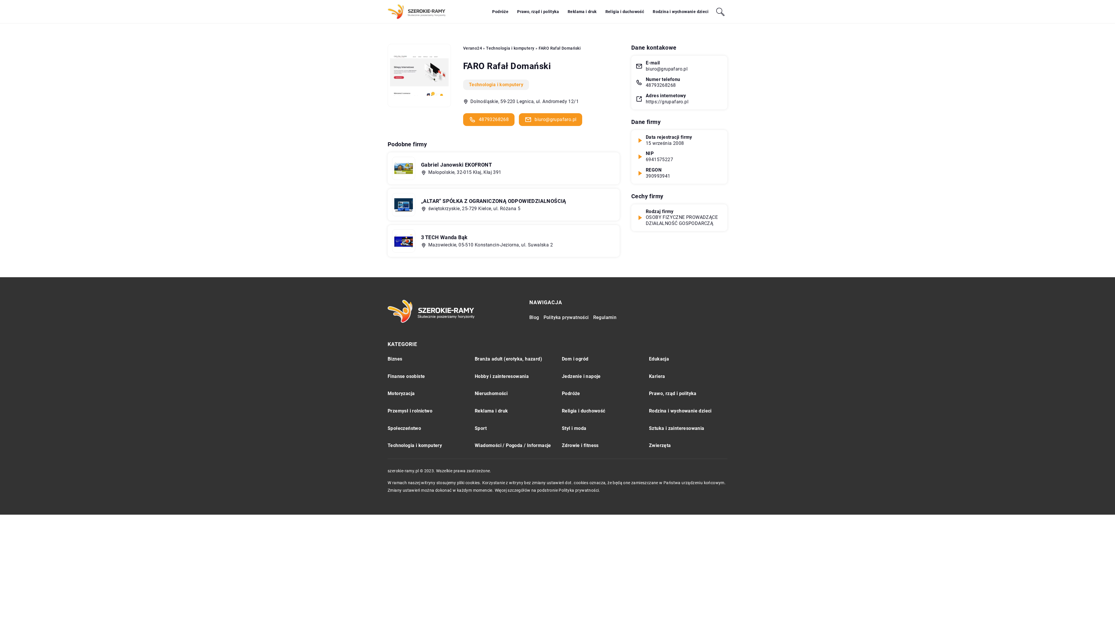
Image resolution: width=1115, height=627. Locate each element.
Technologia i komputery (496, 84)
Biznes (395, 359)
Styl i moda (574, 428)
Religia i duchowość (624, 11)
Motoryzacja (401, 393)
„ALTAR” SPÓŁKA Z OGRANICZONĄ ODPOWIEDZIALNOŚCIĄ (493, 201)
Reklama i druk (582, 11)
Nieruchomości (491, 393)
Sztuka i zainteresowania (676, 428)
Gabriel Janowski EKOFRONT (456, 165)
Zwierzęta (660, 445)
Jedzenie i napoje (581, 376)
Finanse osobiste (406, 376)
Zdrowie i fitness (580, 445)
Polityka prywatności (566, 317)
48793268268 (494, 119)
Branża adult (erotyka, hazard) (508, 359)
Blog (534, 317)
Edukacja (659, 359)
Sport (481, 428)
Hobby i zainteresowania (502, 376)
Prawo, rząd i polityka (538, 11)
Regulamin (605, 317)
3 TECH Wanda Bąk (444, 237)
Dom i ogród (575, 359)
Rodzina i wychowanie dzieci (680, 11)
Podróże (500, 11)
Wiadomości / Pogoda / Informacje (513, 445)
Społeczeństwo (404, 428)
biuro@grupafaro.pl (555, 119)
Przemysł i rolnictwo (410, 411)
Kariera (657, 376)
